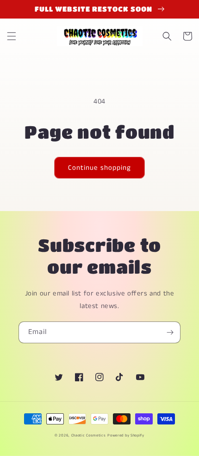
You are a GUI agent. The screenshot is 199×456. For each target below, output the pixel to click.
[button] (11, 36)
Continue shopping (99, 168)
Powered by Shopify (125, 435)
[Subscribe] (170, 332)
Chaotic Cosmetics (88, 435)
